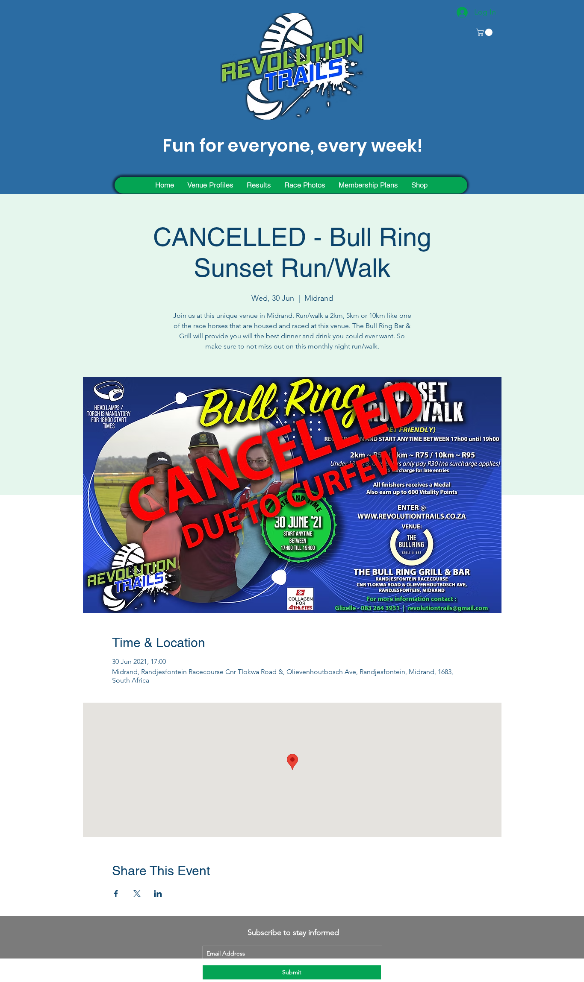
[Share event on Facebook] (116, 893)
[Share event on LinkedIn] (158, 893)
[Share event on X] (137, 893)
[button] (485, 32)
